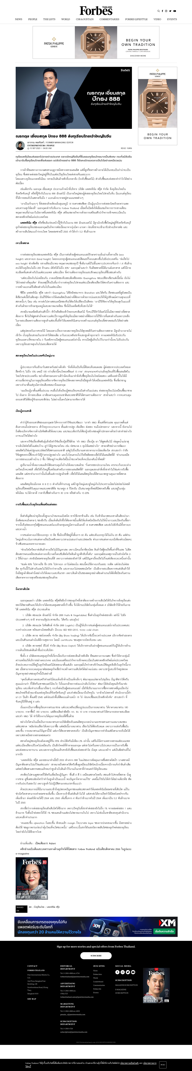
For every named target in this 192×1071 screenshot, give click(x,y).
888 (30, 907)
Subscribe (96, 956)
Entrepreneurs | (36, 145)
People (50, 145)
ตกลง (163, 1065)
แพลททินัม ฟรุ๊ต (53, 907)
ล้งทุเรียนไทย (39, 907)
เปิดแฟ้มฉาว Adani (45, 843)
